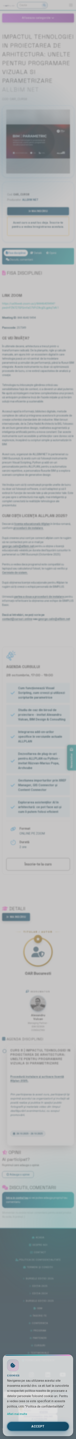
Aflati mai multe (17, 1414)
